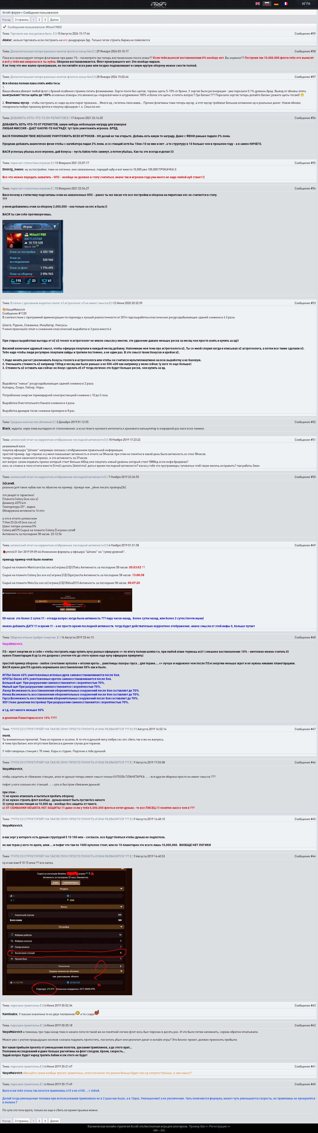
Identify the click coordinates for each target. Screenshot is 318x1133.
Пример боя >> (199, 1126)
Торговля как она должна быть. (31, 33)
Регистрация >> (219, 1126)
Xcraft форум (11, 12)
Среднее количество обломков (31, 422)
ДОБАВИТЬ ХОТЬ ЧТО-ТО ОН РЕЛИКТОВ (38, 118)
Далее (54, 19)
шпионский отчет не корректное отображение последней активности (57, 439)
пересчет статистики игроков (30, 163)
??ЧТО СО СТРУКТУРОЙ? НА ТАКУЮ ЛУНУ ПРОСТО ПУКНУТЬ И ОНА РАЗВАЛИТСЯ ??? (69, 729)
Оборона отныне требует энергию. (33, 637)
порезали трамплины (25, 1005)
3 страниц (21, 19)
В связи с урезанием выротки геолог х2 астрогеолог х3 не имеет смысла (59, 303)
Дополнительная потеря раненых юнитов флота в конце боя (51, 51)
